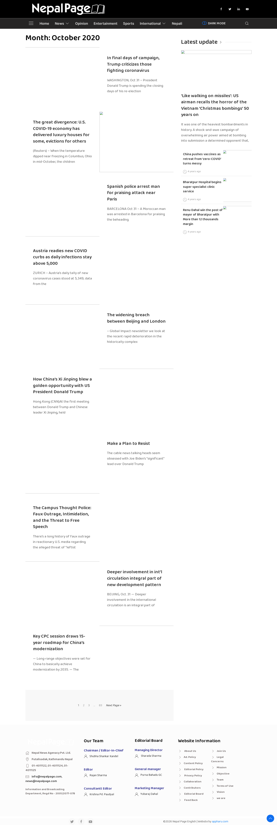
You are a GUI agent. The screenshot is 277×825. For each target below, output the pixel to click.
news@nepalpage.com (41, 781)
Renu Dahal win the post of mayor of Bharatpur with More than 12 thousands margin (203, 217)
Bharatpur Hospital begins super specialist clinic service (202, 187)
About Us (190, 751)
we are (221, 798)
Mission (221, 767)
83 (100, 705)
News (59, 23)
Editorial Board (194, 794)
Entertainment (105, 23)
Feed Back (191, 800)
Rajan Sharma (98, 775)
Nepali (177, 23)
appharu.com (220, 821)
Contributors (192, 788)
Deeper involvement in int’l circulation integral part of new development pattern (134, 578)
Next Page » (113, 705)
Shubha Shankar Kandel (104, 756)
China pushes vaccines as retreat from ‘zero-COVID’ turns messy (202, 159)
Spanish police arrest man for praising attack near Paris (133, 193)
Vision (221, 792)
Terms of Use (225, 786)
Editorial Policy (194, 769)
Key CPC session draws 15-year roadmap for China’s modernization (59, 643)
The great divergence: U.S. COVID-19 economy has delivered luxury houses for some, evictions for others (61, 132)
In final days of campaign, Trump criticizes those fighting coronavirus (133, 64)
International (150, 23)
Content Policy (193, 763)
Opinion (81, 23)
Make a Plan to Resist (128, 443)
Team (220, 779)
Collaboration (192, 781)
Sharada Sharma (150, 756)
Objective (223, 773)
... (94, 705)
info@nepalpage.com (47, 776)
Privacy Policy (193, 775)
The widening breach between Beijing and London (136, 318)
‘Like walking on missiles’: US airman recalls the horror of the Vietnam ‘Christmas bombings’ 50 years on (215, 105)
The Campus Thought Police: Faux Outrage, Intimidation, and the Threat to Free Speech (62, 517)
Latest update (199, 42)
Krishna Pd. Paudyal (102, 794)
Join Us (221, 751)
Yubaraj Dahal (149, 794)
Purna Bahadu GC (151, 775)
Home (44, 23)
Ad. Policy (190, 757)
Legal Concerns (217, 759)
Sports (128, 23)
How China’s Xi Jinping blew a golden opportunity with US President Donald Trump (62, 386)
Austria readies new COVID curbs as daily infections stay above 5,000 (62, 257)
